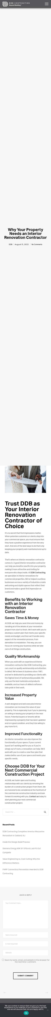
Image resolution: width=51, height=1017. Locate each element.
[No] (47, 1010)
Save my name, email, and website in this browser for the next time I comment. (27, 961)
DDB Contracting (38, 573)
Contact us (34, 797)
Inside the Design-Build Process (16, 842)
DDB (10, 244)
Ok (26, 1013)
